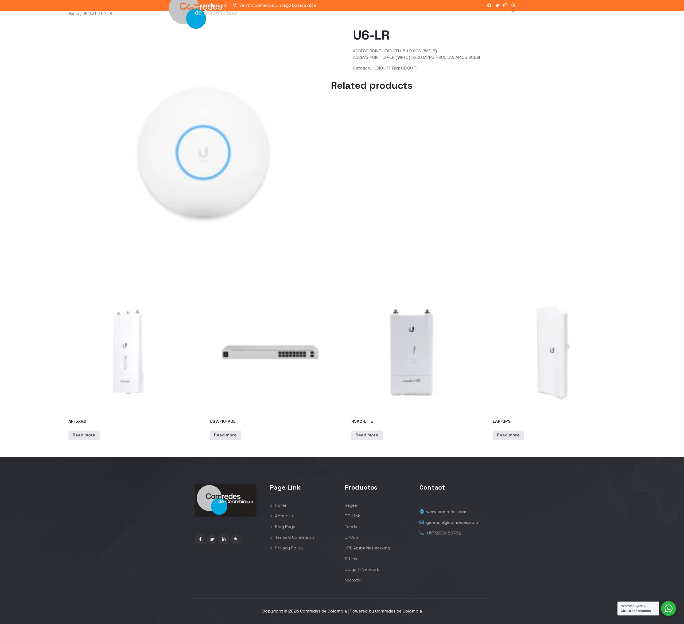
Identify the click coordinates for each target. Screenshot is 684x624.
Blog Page (284, 526)
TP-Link (352, 516)
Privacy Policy (288, 548)
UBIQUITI (90, 13)
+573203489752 (443, 533)
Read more (84, 435)
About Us (284, 516)
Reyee (351, 505)
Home (73, 13)
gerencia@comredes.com (451, 522)
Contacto (405, 17)
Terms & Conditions (294, 537)
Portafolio (337, 17)
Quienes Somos (371, 17)
